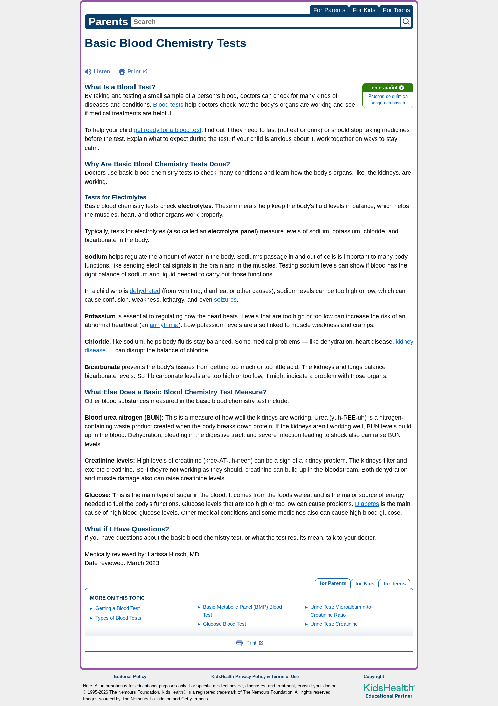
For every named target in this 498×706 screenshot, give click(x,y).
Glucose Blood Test (224, 624)
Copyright (374, 676)
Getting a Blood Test (117, 608)
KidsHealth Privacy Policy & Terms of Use (255, 676)
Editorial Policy (130, 676)
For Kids (364, 10)
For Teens (396, 10)
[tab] (394, 583)
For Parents (329, 10)
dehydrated (145, 290)
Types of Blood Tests (118, 618)
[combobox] (265, 22)
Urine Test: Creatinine (334, 624)
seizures (225, 299)
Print (134, 71)
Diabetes (367, 503)
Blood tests (168, 104)
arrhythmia (164, 325)
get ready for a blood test (167, 130)
